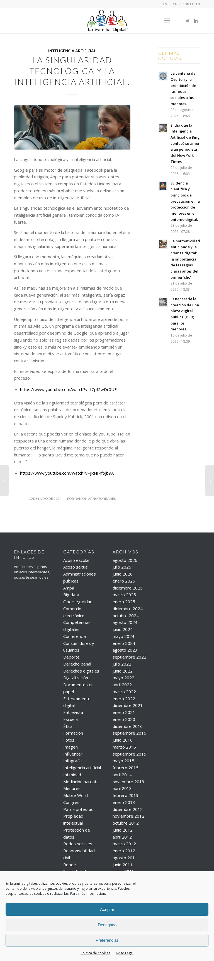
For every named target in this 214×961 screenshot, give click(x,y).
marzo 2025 (124, 594)
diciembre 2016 (128, 726)
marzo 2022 (124, 691)
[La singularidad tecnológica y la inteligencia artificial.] (72, 127)
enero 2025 (124, 601)
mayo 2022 (123, 677)
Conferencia (74, 636)
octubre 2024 (126, 615)
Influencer (72, 754)
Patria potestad (78, 809)
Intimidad (72, 774)
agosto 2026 (125, 560)
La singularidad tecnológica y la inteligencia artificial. (72, 71)
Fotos (68, 740)
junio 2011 (123, 864)
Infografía (72, 760)
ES (165, 4)
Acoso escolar (76, 560)
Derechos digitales (81, 671)
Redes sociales (77, 843)
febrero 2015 (125, 767)
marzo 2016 (124, 747)
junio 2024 (123, 629)
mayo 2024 (123, 636)
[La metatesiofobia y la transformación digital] (209, 480)
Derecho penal (77, 664)
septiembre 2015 (129, 754)
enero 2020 (124, 719)
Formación (73, 733)
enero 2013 (124, 802)
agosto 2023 (125, 650)
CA (175, 4)
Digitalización (75, 677)
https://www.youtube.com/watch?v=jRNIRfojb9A (67, 473)
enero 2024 (124, 643)
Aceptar (107, 909)
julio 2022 (122, 664)
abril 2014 (122, 774)
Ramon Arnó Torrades (95, 498)
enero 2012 (124, 850)
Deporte (71, 657)
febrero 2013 (125, 795)
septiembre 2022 (129, 657)
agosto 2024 (125, 622)
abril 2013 (122, 788)
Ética (67, 726)
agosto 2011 (125, 857)
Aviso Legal (124, 953)
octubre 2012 (126, 823)
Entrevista (73, 712)
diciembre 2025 (128, 588)
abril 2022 (122, 684)
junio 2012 (123, 830)
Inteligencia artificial (72, 51)
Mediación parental (81, 781)
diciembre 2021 (128, 705)
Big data (71, 594)
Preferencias (107, 940)
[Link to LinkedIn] (196, 20)
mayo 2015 (123, 760)
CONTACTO (191, 4)
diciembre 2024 (128, 608)
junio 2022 (123, 671)
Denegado (107, 924)
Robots (70, 864)
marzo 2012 (124, 843)
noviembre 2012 (128, 816)
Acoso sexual (75, 567)
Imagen (70, 747)
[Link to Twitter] (187, 20)
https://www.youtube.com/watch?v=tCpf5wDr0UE (68, 389)
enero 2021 (124, 712)
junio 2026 (123, 574)
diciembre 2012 (128, 809)
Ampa (68, 588)
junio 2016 (123, 740)
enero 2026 (124, 581)
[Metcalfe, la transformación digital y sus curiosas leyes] (4, 480)
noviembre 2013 (128, 781)
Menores (72, 788)
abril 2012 (122, 837)
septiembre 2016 (129, 733)
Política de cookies (95, 953)
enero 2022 (124, 698)
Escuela (70, 719)
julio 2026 (122, 567)
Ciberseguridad (78, 601)
